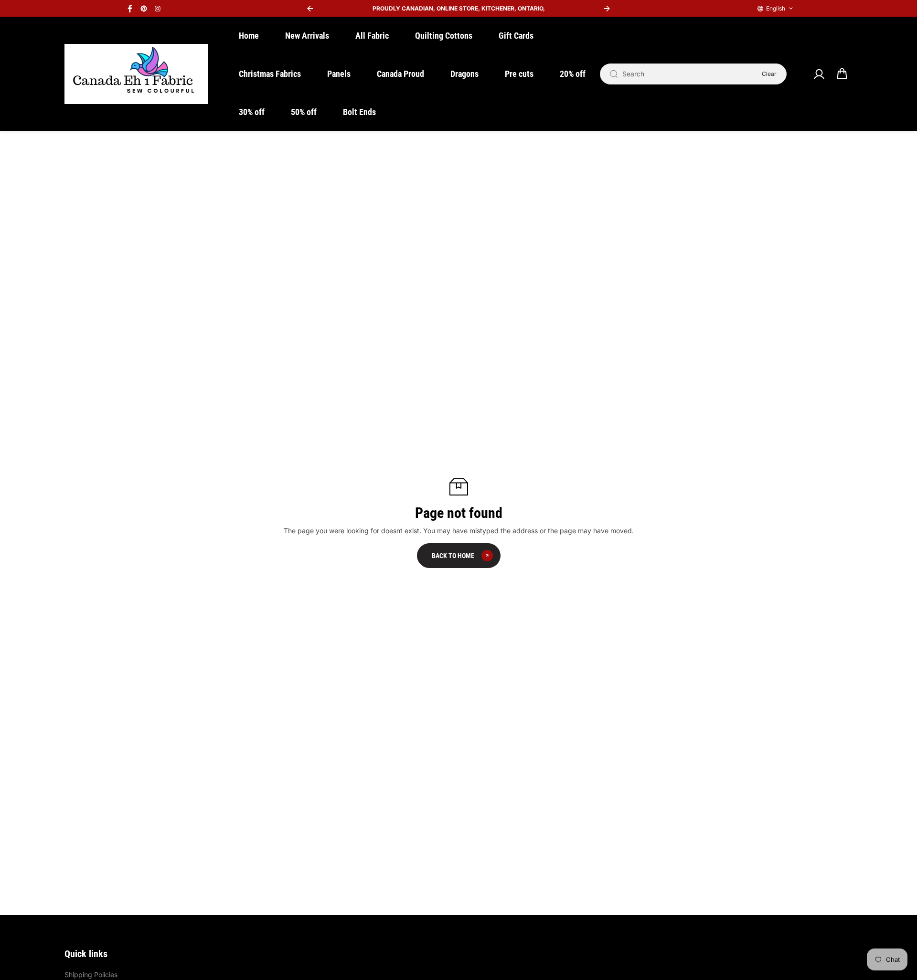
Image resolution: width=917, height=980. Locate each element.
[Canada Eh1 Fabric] (136, 74)
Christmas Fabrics (270, 74)
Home (249, 36)
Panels (339, 74)
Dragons (464, 74)
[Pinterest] (143, 8)
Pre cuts (519, 74)
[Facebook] (130, 8)
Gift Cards (516, 36)
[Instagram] (157, 8)
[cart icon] (842, 73)
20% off (573, 74)
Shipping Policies (90, 974)
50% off (304, 112)
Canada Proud (400, 74)
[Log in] (818, 73)
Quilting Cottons (443, 36)
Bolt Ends (359, 112)
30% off (252, 112)
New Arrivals (307, 36)
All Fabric (372, 36)
